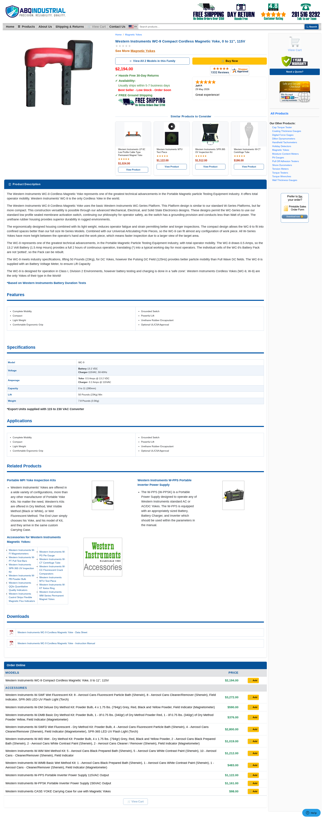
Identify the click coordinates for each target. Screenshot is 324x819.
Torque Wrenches (281, 176)
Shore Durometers (282, 165)
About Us (45, 26)
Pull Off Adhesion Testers (285, 161)
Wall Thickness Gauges (284, 180)
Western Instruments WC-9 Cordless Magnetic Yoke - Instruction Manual (56, 643)
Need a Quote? (294, 71)
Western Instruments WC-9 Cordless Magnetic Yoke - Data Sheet (52, 632)
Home (10, 26)
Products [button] (28, 26)
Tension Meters (280, 169)
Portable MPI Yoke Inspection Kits (31, 480)
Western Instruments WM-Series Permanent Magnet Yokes (51, 595)
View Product (133, 169)
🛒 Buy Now (229, 61)
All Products (279, 113)
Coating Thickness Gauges (286, 131)
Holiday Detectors (281, 146)
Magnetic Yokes (133, 34)
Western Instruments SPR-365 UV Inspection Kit (21, 568)
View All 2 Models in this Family (154, 61)
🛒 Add (253, 680)
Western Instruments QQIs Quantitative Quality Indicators (20, 586)
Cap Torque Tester (282, 127)
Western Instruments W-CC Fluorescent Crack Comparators (52, 570)
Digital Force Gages (282, 135)
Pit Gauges (278, 157)
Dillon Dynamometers (283, 138)
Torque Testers (280, 172)
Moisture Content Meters (285, 154)
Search (313, 26)
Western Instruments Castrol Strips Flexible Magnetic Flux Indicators (22, 597)
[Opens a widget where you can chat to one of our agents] (311, 813)
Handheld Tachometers (284, 142)
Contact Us (117, 26)
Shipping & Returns (70, 26)
